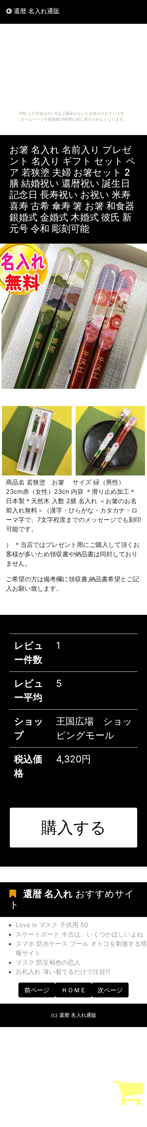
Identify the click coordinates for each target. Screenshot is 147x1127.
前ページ (36, 990)
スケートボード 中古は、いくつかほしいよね (79, 934)
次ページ (110, 990)
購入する (73, 827)
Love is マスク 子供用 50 (52, 925)
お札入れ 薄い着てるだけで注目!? (63, 972)
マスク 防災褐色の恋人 (48, 962)
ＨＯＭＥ (73, 990)
